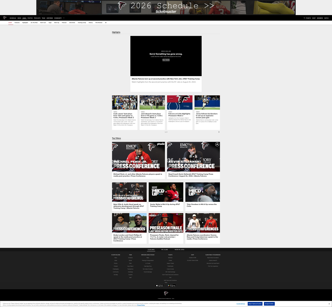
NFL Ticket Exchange (170, 271)
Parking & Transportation (148, 260)
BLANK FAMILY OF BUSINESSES (213, 254)
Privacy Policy (141, 305)
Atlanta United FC (213, 260)
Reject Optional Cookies (255, 303)
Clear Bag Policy (148, 266)
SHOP (192, 254)
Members (170, 257)
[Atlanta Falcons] (166, 294)
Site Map (116, 274)
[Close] (329, 304)
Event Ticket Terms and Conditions (170, 274)
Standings (130, 271)
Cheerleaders (116, 269)
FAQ (170, 277)
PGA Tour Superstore (213, 266)
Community (116, 271)
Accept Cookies (269, 303)
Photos (115, 263)
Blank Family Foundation (213, 257)
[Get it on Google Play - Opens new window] (171, 286)
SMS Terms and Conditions (170, 280)
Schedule (130, 257)
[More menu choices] (63, 18)
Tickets (170, 260)
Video (115, 260)
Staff (130, 277)
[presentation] (219, 132)
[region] (166, 304)
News (115, 257)
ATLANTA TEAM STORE (192, 260)
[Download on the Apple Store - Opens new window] (159, 285)
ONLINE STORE (192, 257)
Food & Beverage (148, 271)
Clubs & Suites (170, 269)
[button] (166, 60)
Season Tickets (170, 263)
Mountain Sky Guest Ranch (213, 263)
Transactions (130, 269)
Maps (148, 257)
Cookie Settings (241, 303)
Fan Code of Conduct (148, 269)
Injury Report (130, 266)
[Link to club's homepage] (5, 18)
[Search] (304, 18)
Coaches (130, 274)
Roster (130, 260)
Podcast (116, 266)
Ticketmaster (170, 266)
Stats (130, 263)
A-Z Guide (147, 263)
